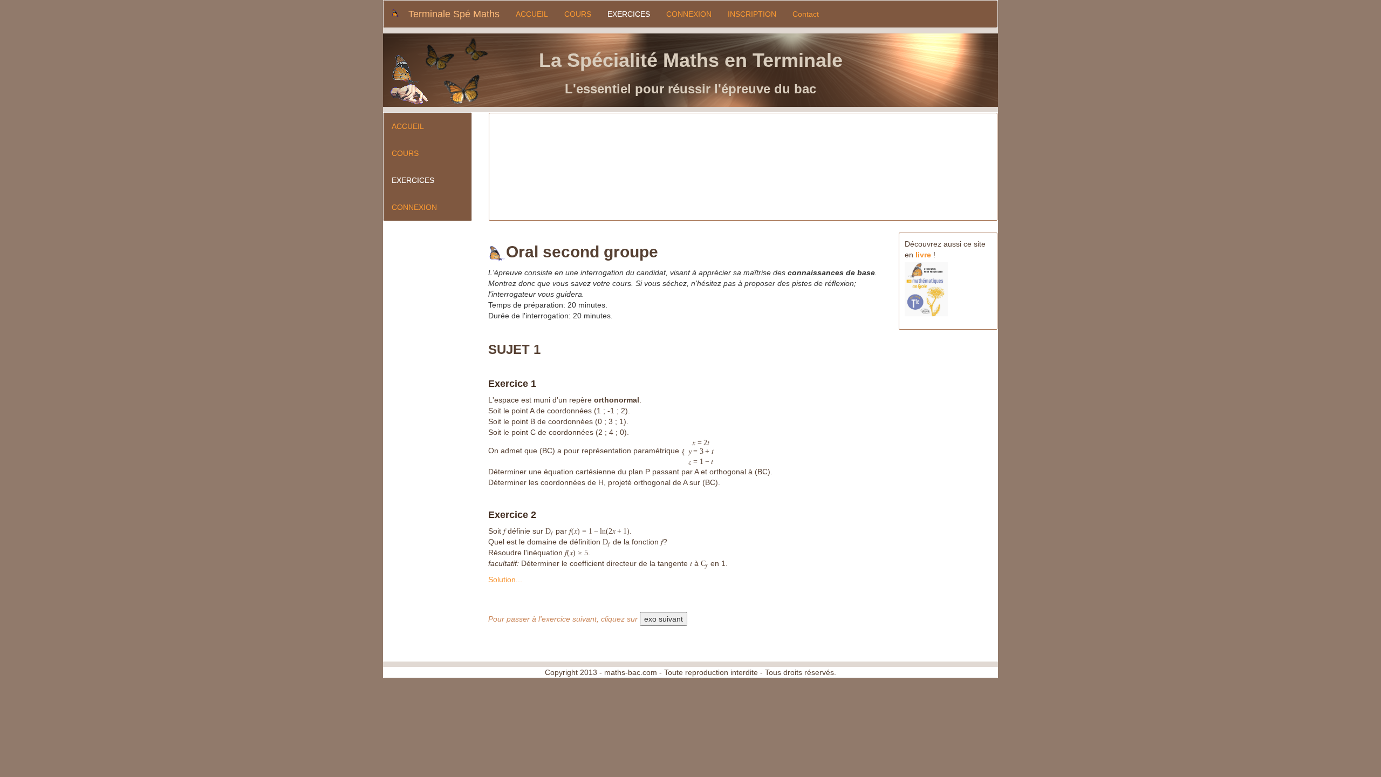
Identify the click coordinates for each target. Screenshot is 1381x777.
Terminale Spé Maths (454, 14)
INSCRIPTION (752, 14)
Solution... (505, 579)
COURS (577, 14)
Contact (805, 14)
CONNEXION (689, 14)
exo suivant (663, 619)
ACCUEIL (532, 14)
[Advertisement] (699, 167)
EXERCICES (628, 14)
